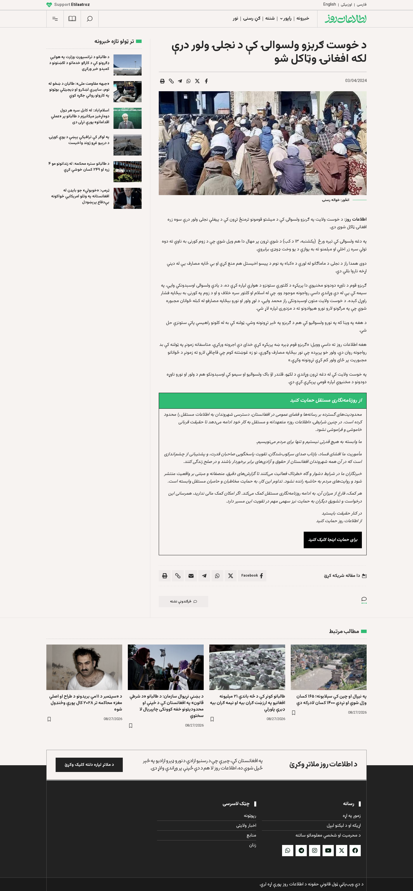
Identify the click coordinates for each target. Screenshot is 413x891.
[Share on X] (197, 81)
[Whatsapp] (287, 850)
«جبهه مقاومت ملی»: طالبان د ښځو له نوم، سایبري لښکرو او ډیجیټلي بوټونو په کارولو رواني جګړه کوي (78, 90)
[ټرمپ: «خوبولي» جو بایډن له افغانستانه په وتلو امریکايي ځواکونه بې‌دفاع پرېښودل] (128, 198)
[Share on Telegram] (180, 81)
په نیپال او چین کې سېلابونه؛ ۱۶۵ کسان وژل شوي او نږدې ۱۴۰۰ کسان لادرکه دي (331, 700)
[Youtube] (328, 850)
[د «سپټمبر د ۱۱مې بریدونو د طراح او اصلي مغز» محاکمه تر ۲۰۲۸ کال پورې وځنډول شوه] (84, 667)
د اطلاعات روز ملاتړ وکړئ (323, 764)
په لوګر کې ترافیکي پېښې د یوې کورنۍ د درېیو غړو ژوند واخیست (79, 140)
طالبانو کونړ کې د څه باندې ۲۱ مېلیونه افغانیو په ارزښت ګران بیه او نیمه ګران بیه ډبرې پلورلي (247, 703)
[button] (89, 19)
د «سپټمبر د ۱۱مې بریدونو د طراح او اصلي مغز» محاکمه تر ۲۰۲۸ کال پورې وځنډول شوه (85, 703)
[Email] (191, 575)
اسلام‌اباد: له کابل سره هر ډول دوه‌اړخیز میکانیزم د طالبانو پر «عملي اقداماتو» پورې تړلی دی (80, 116)
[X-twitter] (341, 850)
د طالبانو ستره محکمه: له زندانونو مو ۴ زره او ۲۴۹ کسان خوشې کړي (78, 167)
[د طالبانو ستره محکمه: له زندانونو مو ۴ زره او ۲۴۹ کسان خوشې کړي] (128, 171)
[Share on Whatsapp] (189, 81)
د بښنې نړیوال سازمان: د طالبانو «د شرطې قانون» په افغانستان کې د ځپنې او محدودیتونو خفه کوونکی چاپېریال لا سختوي (167, 706)
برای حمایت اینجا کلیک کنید (332, 539)
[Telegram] (301, 850)
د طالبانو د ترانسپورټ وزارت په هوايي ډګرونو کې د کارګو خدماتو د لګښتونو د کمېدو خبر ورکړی (79, 63)
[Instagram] (314, 850)
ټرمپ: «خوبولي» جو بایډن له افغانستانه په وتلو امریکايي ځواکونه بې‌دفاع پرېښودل (80, 196)
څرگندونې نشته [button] (181, 601)
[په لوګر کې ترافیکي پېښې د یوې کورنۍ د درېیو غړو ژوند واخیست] (128, 145)
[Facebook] (355, 850)
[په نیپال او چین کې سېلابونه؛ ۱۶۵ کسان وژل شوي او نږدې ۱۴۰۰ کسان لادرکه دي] (329, 667)
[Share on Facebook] (206, 81)
